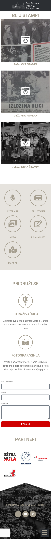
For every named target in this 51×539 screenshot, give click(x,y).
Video (13, 237)
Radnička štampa (26, 64)
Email (4, 393)
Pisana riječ (38, 237)
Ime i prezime (7, 382)
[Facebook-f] (18, 514)
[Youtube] (25, 514)
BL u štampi (38, 211)
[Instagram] (33, 514)
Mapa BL (12, 263)
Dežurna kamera (25, 115)
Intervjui (12, 211)
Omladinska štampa (25, 166)
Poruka (4, 403)
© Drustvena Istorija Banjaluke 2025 (25, 505)
